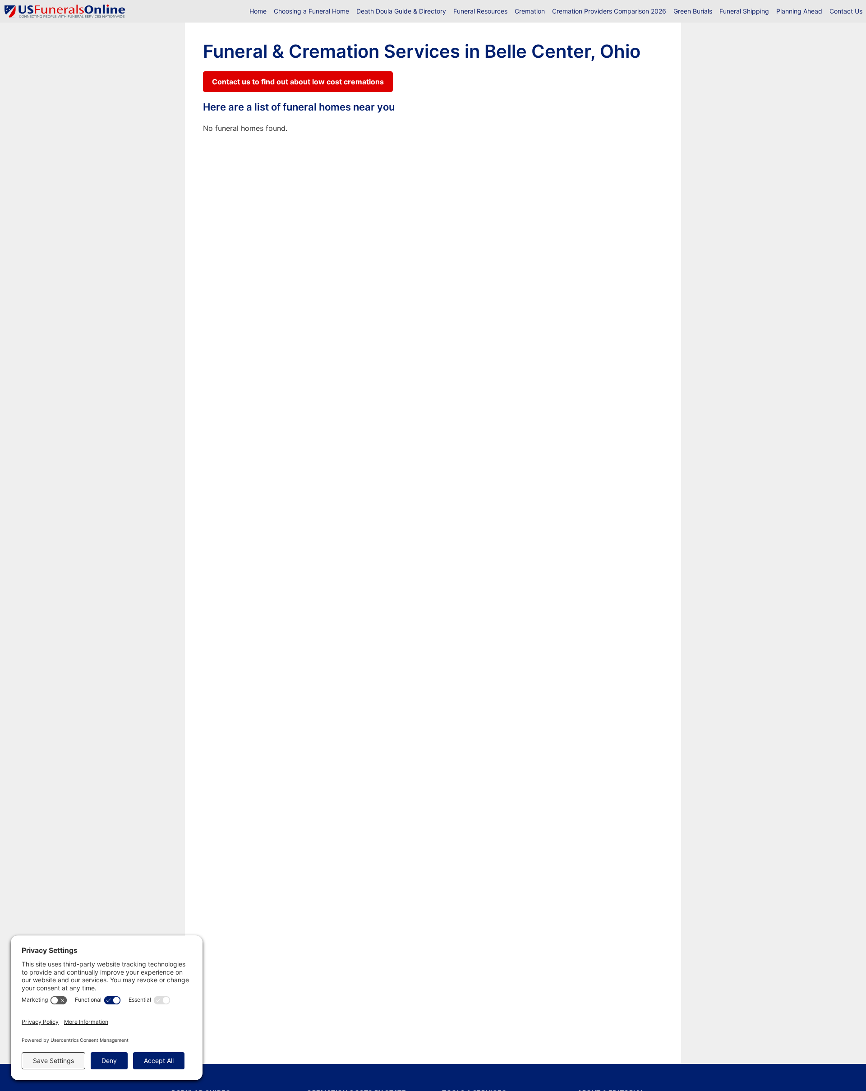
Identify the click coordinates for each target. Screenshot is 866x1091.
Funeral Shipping (744, 11)
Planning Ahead (799, 11)
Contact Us (845, 11)
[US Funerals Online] (65, 11)
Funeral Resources (480, 11)
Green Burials (692, 11)
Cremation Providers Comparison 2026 (609, 11)
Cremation (530, 11)
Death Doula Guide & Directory (401, 11)
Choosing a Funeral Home (311, 11)
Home (258, 11)
